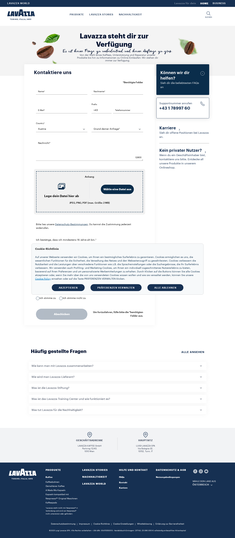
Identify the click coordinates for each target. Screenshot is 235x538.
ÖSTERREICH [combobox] (201, 485)
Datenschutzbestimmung (63, 524)
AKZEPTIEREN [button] (68, 287)
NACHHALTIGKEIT (94, 477)
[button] (208, 15)
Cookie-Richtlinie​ (101, 524)
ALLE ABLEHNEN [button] (165, 287)
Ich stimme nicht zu (74, 298)
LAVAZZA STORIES (95, 470)
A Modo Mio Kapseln (55, 490)
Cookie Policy (43, 279)
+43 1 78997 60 (174, 108)
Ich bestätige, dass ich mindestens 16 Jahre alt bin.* (66, 240)
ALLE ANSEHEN (192, 352)
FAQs (121, 477)
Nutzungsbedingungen (168, 477)
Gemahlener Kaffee (55, 486)
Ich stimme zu (48, 298)
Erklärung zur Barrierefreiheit (170, 524)
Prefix (94, 104)
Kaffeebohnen (52, 482)
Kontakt (123, 482)
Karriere (123, 488)
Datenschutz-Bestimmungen (71, 224)
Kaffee (49, 477)
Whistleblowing (144, 524)
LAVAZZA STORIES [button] (101, 14)
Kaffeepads (51, 503)
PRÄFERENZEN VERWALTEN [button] (116, 287)
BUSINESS (219, 3)
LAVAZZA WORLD (18, 3)
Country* (40, 123)
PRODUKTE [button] (77, 14)
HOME (204, 3)
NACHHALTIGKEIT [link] (130, 14)
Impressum (84, 524)
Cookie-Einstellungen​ (123, 524)
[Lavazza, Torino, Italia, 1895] (21, 14)
